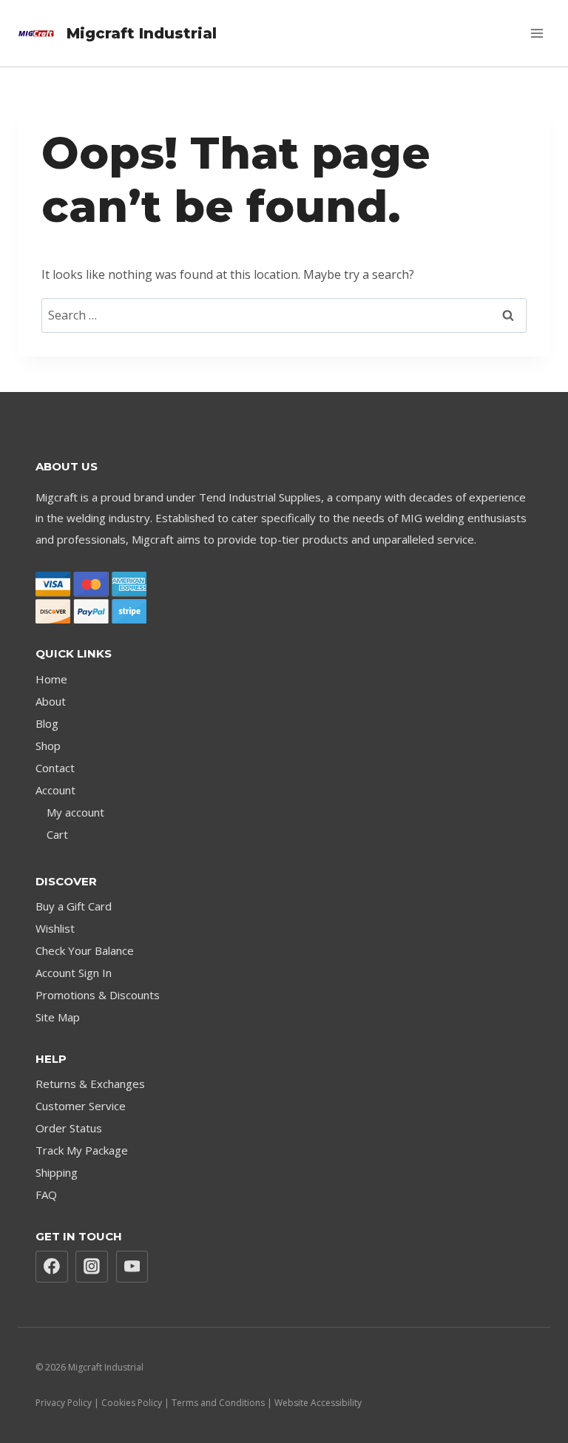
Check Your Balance (85, 950)
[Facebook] (52, 1267)
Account (55, 790)
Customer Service (81, 1105)
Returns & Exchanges (90, 1083)
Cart (57, 834)
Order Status (69, 1128)
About (51, 701)
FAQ (46, 1194)
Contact (55, 767)
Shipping (57, 1172)
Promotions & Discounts (98, 994)
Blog (47, 723)
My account (75, 812)
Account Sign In (74, 972)
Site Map (58, 1017)
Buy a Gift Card (74, 906)
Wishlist (55, 928)
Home (51, 679)
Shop (48, 745)
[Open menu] (536, 32)
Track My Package (82, 1150)
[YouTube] (132, 1267)
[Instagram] (91, 1267)
